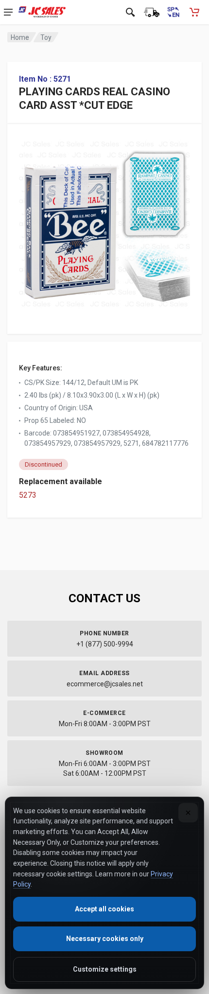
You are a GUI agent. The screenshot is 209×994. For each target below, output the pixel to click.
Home (20, 37)
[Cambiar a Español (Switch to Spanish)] (173, 12)
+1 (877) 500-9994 (104, 644)
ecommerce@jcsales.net (105, 684)
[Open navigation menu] (8, 12)
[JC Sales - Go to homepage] (42, 12)
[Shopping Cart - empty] (194, 12)
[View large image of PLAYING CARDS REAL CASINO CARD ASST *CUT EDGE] (104, 222)
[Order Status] (151, 12)
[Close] (188, 812)
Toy (46, 37)
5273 (27, 495)
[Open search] (130, 12)
